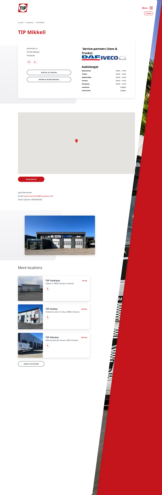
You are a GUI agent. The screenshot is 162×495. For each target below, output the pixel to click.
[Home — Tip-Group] (23, 8)
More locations (31, 364)
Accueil (20, 22)
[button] (54, 288)
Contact (148, 13)
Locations (29, 22)
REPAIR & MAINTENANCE (49, 79)
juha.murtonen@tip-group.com (38, 196)
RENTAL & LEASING (49, 72)
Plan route (31, 179)
